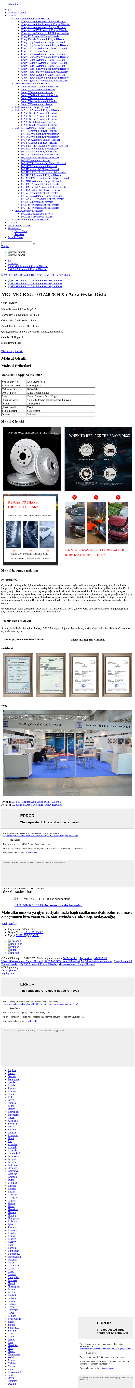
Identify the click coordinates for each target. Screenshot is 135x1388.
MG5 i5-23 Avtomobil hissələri (37, 201)
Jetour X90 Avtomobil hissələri (37, 98)
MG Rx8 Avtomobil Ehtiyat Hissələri (40, 190)
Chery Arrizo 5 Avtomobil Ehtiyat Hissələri (43, 21)
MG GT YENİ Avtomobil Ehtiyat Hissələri (43, 163)
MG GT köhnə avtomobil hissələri (39, 166)
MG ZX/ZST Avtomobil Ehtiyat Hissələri (42, 198)
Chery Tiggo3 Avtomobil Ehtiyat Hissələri (43, 42)
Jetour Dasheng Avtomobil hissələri (39, 86)
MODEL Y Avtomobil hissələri (37, 216)
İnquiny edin (7, 973)
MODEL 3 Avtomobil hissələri (37, 213)
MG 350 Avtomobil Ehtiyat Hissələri (40, 133)
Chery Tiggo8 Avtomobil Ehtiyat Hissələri (43, 74)
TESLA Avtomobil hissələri (28, 210)
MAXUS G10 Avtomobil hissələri (39, 116)
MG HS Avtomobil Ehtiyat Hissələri (40, 169)
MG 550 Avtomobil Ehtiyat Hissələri (40, 148)
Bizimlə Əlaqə (15, 237)
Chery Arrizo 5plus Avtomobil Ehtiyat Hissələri (45, 24)
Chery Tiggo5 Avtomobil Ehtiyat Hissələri (43, 59)
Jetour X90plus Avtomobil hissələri (39, 101)
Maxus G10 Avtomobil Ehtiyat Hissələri (22, 961)
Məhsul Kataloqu (17, 12)
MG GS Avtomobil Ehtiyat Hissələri (40, 157)
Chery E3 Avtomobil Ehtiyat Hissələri (40, 36)
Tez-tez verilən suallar (19, 225)
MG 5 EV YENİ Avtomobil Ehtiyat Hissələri (44, 145)
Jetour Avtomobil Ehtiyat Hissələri (32, 83)
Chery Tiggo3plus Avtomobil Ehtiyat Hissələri (45, 45)
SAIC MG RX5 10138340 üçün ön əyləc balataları (48, 905)
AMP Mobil (100, 958)
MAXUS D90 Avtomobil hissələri (39, 113)
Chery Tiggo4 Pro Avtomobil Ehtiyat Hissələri (45, 57)
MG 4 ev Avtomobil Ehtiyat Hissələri (40, 139)
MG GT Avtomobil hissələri (35, 160)
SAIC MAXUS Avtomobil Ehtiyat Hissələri (37, 110)
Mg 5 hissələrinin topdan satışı (96, 961)
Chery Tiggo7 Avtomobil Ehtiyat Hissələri (43, 65)
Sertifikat (19, 234)
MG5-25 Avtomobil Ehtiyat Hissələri (40, 204)
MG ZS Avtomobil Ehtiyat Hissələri (39, 193)
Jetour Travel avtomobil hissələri (38, 89)
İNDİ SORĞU (9, 923)
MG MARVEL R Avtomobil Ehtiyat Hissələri (45, 178)
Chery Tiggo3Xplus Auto (34, 51)
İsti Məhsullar (70, 958)
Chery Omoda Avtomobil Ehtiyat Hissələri (43, 39)
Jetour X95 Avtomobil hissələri (37, 104)
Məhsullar (13, 15)
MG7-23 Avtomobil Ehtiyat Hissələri (40, 207)
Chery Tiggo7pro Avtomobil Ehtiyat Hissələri (44, 71)
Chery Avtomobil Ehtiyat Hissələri (32, 18)
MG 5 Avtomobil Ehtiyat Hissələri (39, 142)
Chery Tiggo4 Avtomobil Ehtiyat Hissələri (43, 54)
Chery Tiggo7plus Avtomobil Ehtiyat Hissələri (45, 68)
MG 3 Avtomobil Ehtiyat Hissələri (39, 130)
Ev (9, 9)
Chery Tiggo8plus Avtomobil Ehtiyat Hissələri (45, 77)
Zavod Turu (20, 231)
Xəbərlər (12, 222)
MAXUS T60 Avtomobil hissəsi (38, 122)
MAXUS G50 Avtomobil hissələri (39, 119)
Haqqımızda (14, 228)
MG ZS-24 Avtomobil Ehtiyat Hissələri (41, 196)
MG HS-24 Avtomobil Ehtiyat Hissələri (41, 175)
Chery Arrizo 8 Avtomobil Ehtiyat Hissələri (43, 27)
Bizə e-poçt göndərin (12, 351)
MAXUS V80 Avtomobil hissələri (39, 125)
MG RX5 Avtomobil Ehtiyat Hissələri (40, 184)
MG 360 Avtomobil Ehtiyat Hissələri (40, 136)
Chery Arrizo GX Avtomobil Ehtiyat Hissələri (45, 33)
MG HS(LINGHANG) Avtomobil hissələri (43, 172)
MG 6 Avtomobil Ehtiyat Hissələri (39, 151)
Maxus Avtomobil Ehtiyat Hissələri (77, 964)
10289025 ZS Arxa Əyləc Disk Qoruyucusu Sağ (37, 804)
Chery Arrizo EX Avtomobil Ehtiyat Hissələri (44, 30)
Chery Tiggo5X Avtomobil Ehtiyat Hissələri (44, 62)
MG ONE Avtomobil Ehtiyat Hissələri (41, 181)
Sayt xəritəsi (86, 958)
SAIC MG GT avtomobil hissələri (62, 961)
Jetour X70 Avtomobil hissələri (37, 92)
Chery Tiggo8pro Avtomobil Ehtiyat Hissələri (44, 80)
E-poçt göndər (8, 970)
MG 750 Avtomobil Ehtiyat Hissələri (40, 154)
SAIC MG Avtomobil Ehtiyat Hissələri (34, 127)
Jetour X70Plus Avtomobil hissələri (39, 95)
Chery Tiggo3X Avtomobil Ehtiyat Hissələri (44, 48)
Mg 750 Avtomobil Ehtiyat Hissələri (38, 964)
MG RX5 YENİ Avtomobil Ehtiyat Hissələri (44, 187)
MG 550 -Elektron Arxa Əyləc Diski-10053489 (36, 801)
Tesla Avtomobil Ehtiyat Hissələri (31, 219)
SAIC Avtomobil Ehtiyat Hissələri (32, 107)
